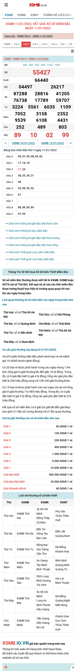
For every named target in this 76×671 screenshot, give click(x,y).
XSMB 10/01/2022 (23, 143)
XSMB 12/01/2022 (52, 143)
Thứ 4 (35, 44)
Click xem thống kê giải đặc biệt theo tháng (34, 238)
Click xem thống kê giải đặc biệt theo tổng (33, 245)
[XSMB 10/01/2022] (5, 143)
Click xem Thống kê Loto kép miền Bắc (31, 259)
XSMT (34, 15)
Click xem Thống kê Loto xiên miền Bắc (31, 252)
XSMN (21, 15)
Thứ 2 (16, 44)
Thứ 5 (44, 44)
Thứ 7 (63, 44)
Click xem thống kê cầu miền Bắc (28, 230)
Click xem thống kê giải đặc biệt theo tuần (33, 223)
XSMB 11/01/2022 (43, 36)
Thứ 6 (54, 44)
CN (70, 44)
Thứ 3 (26, 44)
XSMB (9, 15)
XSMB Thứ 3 (23, 36)
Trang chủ (9, 36)
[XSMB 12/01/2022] (70, 143)
